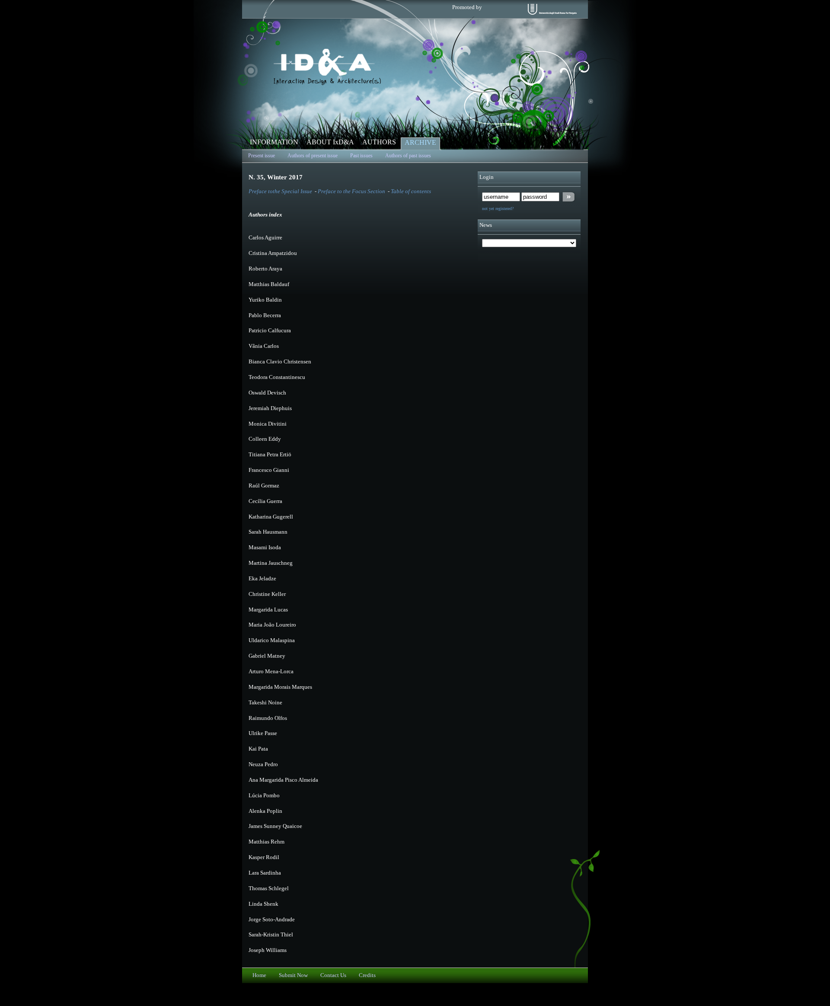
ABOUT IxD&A (330, 142)
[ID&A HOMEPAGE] (327, 83)
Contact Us (333, 975)
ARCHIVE (420, 142)
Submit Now (293, 975)
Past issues (361, 156)
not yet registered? (498, 208)
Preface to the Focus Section (352, 191)
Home (259, 975)
